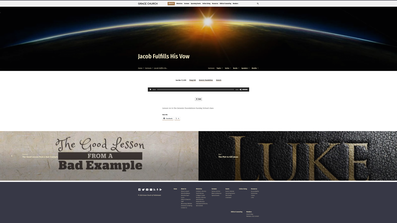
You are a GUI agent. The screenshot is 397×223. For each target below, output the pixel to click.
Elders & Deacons (186, 199)
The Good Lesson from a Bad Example (40, 156)
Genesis (218, 80)
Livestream (228, 197)
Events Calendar (229, 191)
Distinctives (254, 193)
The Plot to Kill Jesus (228, 156)
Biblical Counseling (225, 3)
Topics (219, 68)
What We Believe (185, 193)
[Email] (150, 190)
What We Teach (185, 195)
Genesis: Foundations (206, 80)
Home (140, 68)
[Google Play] (160, 189)
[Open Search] (258, 3)
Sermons (186, 3)
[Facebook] (139, 190)
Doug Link (192, 80)
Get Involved (199, 205)
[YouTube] (147, 190)
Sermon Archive (216, 191)
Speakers (244, 68)
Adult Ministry (200, 199)
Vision (182, 197)
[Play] (150, 89)
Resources (215, 3)
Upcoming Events (196, 3)
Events (227, 189)
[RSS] (154, 190)
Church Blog (249, 214)
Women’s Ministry (201, 197)
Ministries (179, 3)
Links (252, 197)
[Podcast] (157, 189)
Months (254, 68)
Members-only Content (252, 216)
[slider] (245, 89)
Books (235, 68)
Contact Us (184, 207)
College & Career (200, 195)
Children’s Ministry (201, 191)
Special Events (215, 195)
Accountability (255, 191)
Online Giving (206, 3)
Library (253, 195)
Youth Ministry (200, 193)
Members (235, 3)
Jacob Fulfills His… (160, 68)
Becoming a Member (186, 203)
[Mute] (241, 89)
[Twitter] (143, 190)
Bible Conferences (216, 193)
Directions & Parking (186, 205)
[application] (198, 89)
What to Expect (185, 191)
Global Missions (200, 201)
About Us (171, 3)
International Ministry (202, 203)
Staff (182, 201)
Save (199, 99)
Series (227, 68)
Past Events (228, 195)
